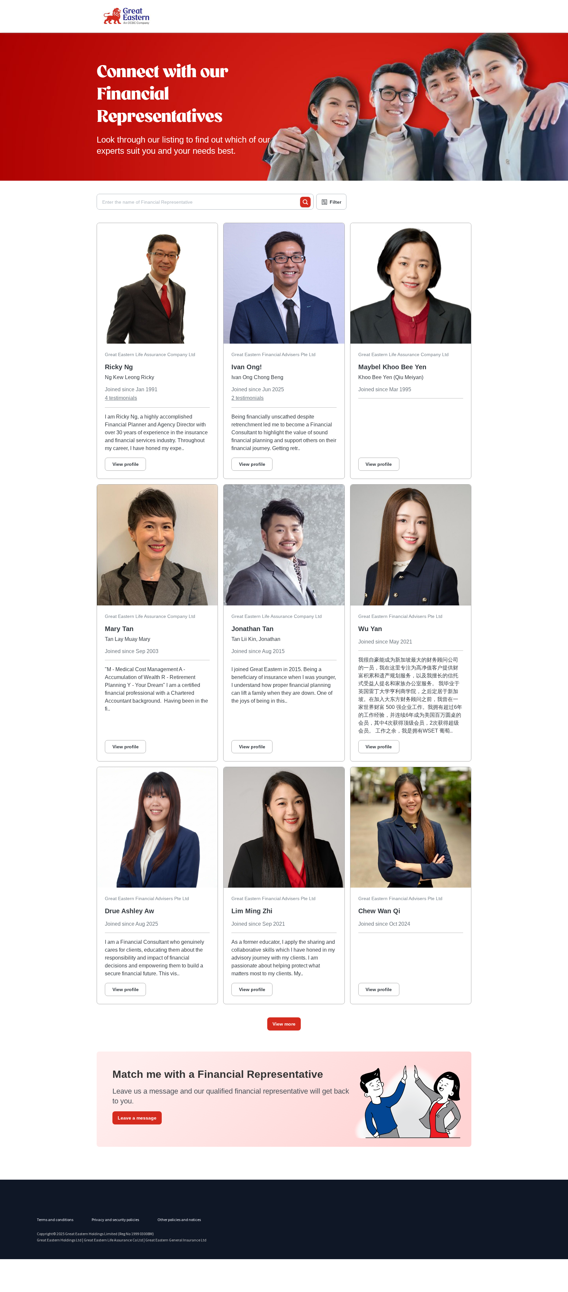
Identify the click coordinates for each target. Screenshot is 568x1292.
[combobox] (201, 202)
